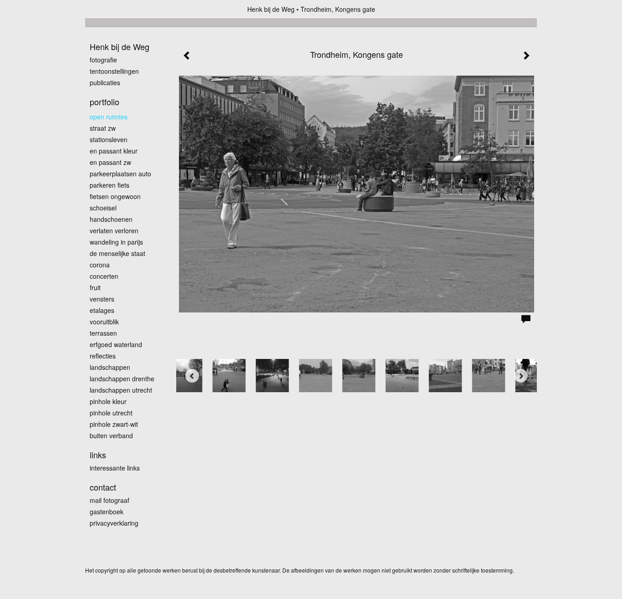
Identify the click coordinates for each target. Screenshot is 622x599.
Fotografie (103, 59)
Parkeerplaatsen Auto (120, 173)
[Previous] (192, 376)
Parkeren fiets (109, 184)
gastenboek (106, 511)
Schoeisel (103, 207)
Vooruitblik (104, 321)
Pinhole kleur (108, 401)
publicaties (105, 82)
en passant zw (110, 162)
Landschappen (110, 367)
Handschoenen (111, 219)
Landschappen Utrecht (121, 389)
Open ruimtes (108, 116)
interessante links (115, 467)
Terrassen (103, 333)
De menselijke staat (117, 253)
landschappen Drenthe (122, 378)
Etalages (102, 310)
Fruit (95, 287)
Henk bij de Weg (271, 9)
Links (98, 455)
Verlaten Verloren (114, 230)
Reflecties (103, 355)
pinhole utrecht (111, 412)
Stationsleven (108, 139)
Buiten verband (111, 435)
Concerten (104, 276)
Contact (103, 487)
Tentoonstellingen (114, 71)
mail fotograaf (109, 500)
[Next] (521, 376)
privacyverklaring (114, 522)
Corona (100, 264)
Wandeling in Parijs (116, 241)
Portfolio (104, 102)
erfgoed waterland (116, 344)
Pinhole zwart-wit (114, 424)
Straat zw (103, 128)
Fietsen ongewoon (115, 196)
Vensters (102, 298)
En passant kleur (114, 150)
